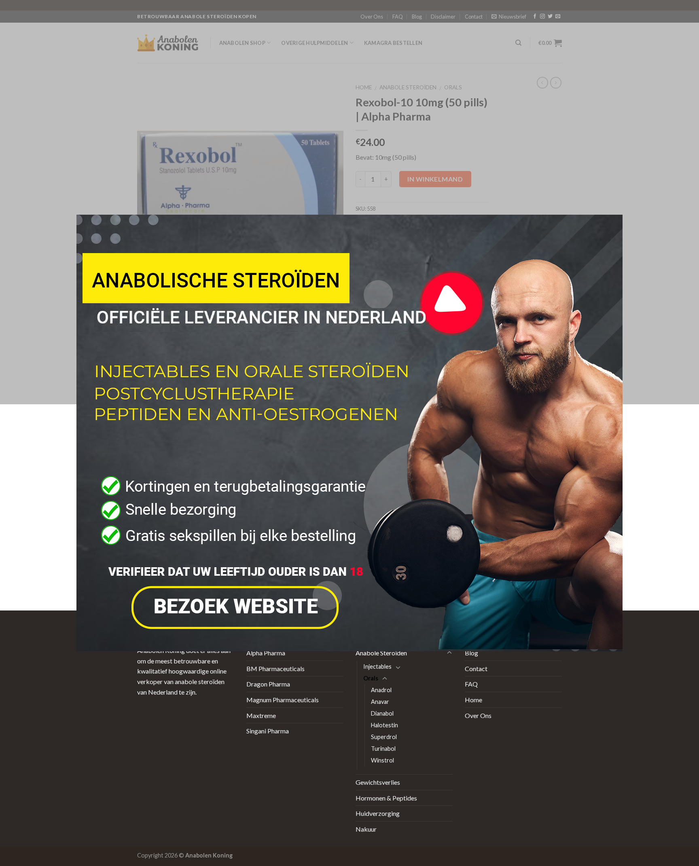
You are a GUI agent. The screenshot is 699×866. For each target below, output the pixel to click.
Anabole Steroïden (381, 653)
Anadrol (381, 689)
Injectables (377, 666)
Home (473, 699)
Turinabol (383, 748)
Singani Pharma (267, 731)
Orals (370, 678)
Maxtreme (261, 715)
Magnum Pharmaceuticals (282, 699)
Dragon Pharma (268, 684)
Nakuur (366, 829)
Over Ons (478, 715)
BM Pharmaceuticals (275, 668)
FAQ (471, 684)
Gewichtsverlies (378, 782)
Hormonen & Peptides (386, 798)
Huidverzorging (378, 813)
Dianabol (382, 713)
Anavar (380, 701)
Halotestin (384, 725)
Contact (476, 668)
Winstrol (382, 760)
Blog (471, 653)
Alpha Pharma (265, 653)
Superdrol (384, 736)
